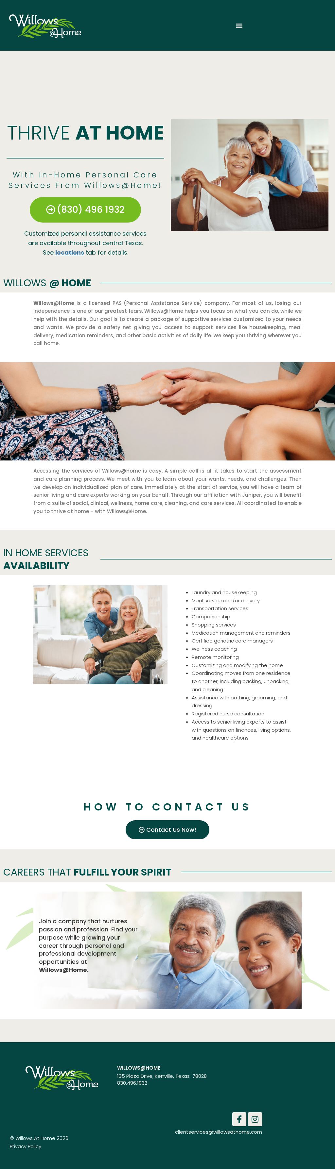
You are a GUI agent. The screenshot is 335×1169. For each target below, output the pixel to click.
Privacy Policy (25, 1146)
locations (69, 252)
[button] (239, 25)
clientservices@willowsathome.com (218, 1131)
